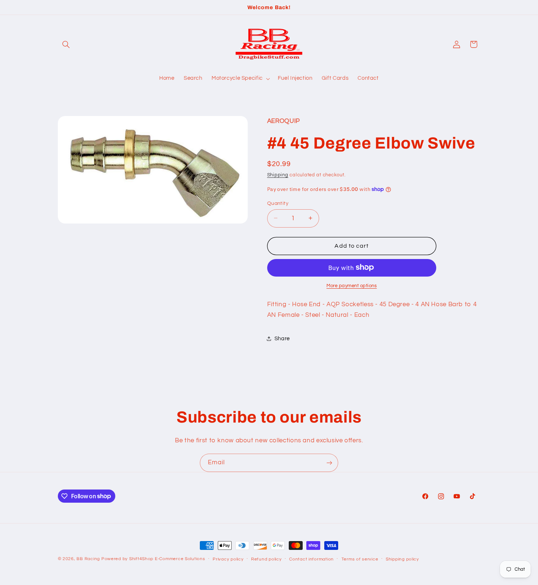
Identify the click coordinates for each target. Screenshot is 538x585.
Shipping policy (402, 559)
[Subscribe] (329, 463)
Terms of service (359, 559)
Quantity (277, 203)
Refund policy (266, 559)
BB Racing (88, 559)
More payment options (351, 285)
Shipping (277, 175)
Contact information (311, 559)
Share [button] (282, 338)
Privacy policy (228, 559)
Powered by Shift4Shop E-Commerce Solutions (153, 559)
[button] (66, 44)
